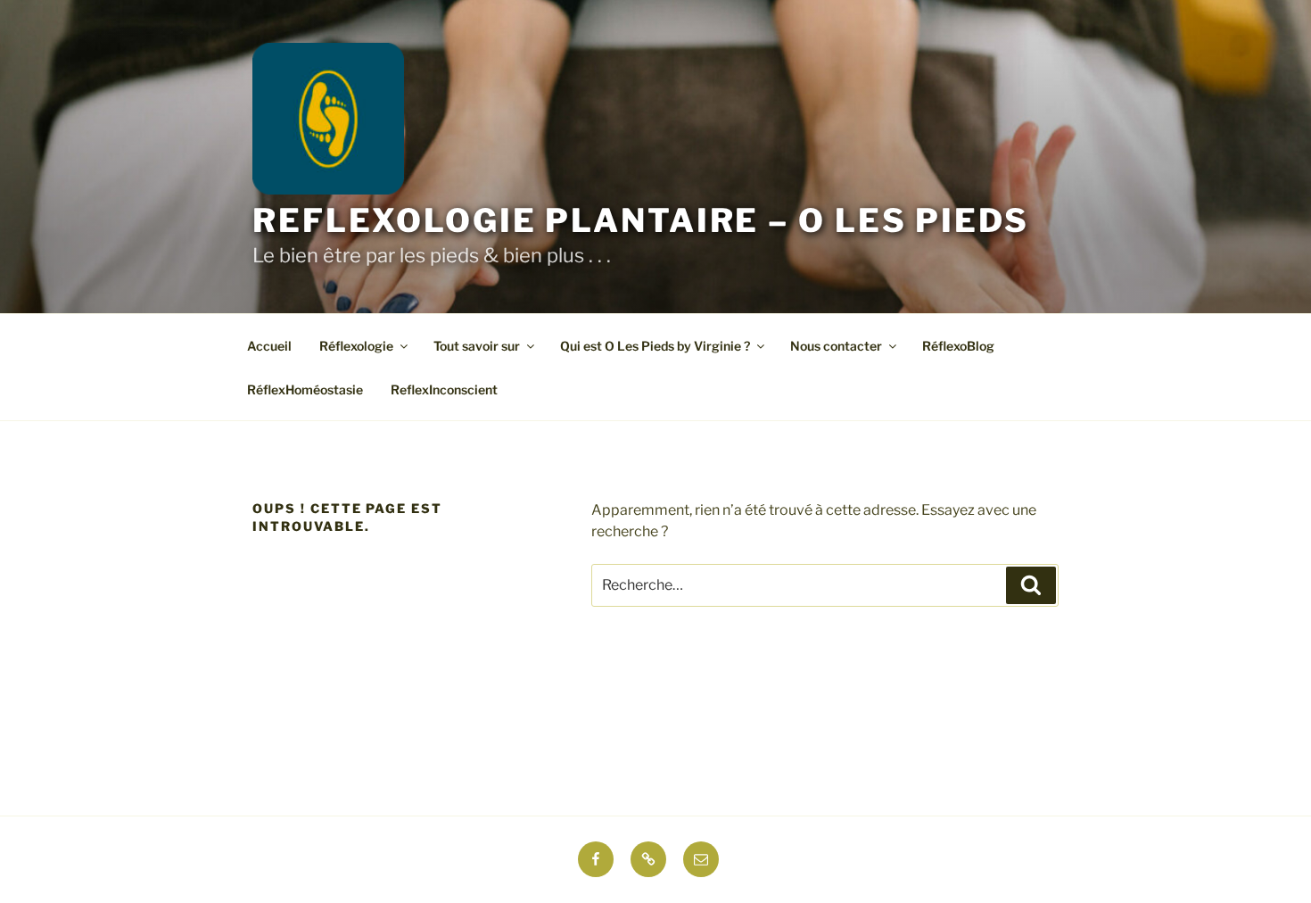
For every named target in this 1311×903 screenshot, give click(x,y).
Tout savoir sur (476, 345)
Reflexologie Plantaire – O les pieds (640, 220)
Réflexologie (356, 345)
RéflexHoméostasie (305, 389)
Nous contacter (836, 345)
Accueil (269, 345)
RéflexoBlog (958, 345)
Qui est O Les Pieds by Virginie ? (655, 345)
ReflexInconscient (444, 389)
